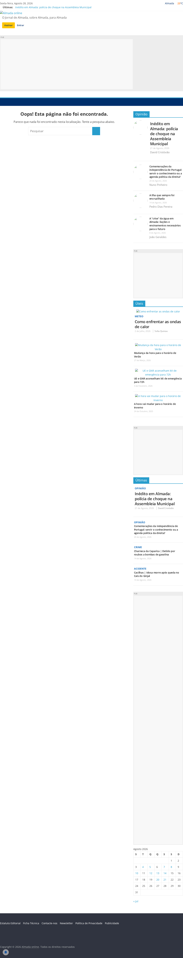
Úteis (139, 303)
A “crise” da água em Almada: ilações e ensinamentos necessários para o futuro (165, 224)
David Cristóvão (160, 152)
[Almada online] (3, 102)
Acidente (140, 568)
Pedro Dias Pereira (160, 206)
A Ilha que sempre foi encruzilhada (161, 196)
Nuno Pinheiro (158, 185)
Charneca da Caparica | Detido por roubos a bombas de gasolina (154, 552)
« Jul (135, 901)
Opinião (141, 114)
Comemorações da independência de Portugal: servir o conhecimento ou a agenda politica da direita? (165, 172)
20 (157, 879)
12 (150, 873)
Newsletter (66, 923)
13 (157, 873)
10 (136, 873)
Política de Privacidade (88, 923)
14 (165, 873)
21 (165, 879)
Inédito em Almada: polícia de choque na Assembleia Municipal (53, 7)
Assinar (8, 25)
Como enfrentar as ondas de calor (158, 324)
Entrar (20, 25)
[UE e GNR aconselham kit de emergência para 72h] (158, 370)
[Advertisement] (67, 64)
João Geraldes (157, 237)
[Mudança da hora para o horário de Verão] (158, 345)
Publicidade (112, 923)
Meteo (139, 316)
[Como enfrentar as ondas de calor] (158, 311)
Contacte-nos (49, 923)
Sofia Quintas (161, 331)
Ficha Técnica (31, 923)
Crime (138, 547)
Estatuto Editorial (10, 923)
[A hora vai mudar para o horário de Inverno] (158, 396)
